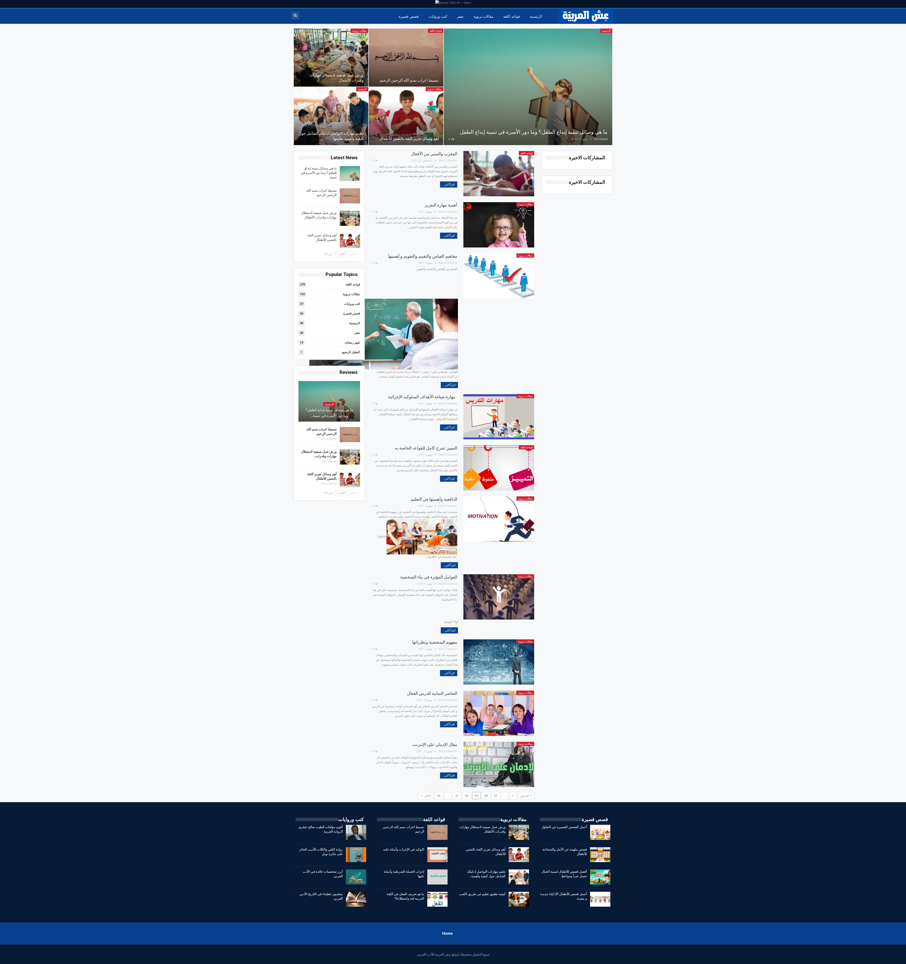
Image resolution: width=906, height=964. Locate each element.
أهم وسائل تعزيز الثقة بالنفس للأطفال (409, 138)
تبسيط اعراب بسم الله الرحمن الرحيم (409, 80)
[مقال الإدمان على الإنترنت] (498, 764)
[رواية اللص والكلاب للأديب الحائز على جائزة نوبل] (356, 854)
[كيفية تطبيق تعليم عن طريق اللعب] (519, 899)
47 (495, 795)
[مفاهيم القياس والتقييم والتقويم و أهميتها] (498, 276)
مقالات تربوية (483, 16)
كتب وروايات (437, 16)
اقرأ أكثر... (449, 184)
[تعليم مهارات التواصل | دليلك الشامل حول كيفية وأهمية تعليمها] (331, 116)
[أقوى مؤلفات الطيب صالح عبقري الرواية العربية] (356, 832)
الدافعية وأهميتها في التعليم (434, 499)
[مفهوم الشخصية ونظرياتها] (498, 662)
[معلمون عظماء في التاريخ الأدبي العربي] (356, 899)
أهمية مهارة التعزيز (441, 204)
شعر (460, 16)
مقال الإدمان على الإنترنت (434, 744)
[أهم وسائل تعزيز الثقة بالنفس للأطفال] (406, 116)
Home (447, 933)
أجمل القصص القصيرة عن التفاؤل (564, 827)
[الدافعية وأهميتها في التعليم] (498, 519)
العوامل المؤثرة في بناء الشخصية (428, 576)
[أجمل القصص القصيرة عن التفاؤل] (600, 832)
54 (438, 795)
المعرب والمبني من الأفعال (434, 153)
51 (457, 795)
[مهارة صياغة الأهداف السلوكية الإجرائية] (498, 416)
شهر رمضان (352, 342)
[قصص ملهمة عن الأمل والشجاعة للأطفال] (600, 854)
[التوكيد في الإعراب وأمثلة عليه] (437, 854)
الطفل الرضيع (351, 352)
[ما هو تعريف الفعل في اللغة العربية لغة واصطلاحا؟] (437, 899)
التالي (427, 795)
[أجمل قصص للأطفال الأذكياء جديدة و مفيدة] (600, 899)
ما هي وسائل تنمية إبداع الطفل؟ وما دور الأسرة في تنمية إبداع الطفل (534, 132)
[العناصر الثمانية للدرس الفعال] (498, 713)
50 (466, 795)
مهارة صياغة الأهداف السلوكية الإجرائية (422, 396)
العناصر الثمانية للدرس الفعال (432, 693)
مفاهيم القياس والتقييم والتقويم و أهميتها (422, 256)
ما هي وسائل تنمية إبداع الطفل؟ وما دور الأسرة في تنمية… (319, 172)
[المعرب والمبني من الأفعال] (498, 173)
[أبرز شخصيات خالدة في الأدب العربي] (356, 876)
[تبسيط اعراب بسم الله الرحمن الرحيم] (406, 57)
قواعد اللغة (511, 16)
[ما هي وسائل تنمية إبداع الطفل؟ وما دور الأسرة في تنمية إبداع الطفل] (528, 86)
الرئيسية (536, 16)
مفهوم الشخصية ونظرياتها (434, 642)
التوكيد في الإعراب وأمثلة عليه (403, 849)
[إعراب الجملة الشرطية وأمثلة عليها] (437, 876)
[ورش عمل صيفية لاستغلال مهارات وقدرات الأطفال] (331, 57)
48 (486, 795)
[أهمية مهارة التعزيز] (498, 224)
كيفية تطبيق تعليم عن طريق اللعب (482, 894)
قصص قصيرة (408, 16)
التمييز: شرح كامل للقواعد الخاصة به (426, 447)
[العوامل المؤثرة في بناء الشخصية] (498, 597)
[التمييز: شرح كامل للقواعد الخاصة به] (498, 467)
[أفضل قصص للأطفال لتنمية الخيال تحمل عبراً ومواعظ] (600, 876)
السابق (524, 795)
